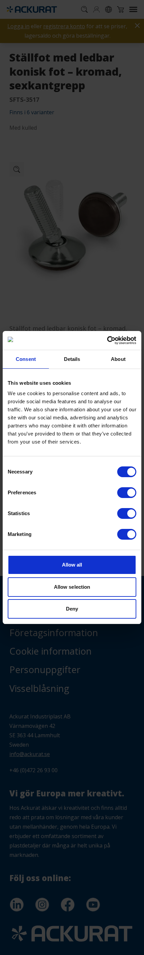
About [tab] (118, 359)
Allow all (72, 565)
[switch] (126, 492)
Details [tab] (72, 359)
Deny (72, 609)
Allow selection (72, 587)
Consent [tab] (26, 359)
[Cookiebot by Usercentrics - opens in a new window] (107, 340)
